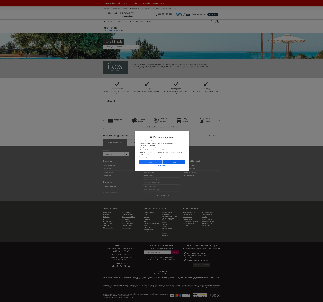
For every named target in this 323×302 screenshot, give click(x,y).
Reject (150, 162)
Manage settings (161, 165)
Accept (174, 162)
